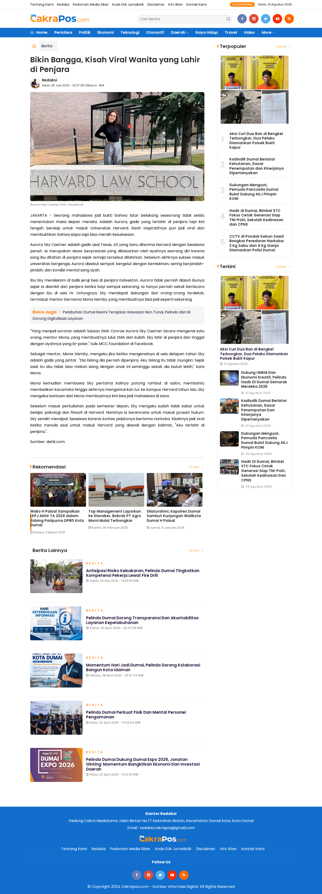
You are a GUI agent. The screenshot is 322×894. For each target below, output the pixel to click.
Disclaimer (156, 4)
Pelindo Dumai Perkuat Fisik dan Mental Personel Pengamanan (136, 714)
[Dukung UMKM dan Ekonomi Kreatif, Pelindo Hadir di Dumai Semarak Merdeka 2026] (229, 378)
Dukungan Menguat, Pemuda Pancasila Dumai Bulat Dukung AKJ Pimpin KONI (253, 191)
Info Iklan (175, 4)
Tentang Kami (42, 4)
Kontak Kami (196, 4)
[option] (59, 505)
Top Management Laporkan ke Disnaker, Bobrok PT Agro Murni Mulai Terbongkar (114, 516)
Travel (231, 32)
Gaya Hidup (206, 32)
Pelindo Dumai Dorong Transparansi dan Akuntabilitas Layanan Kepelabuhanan (142, 620)
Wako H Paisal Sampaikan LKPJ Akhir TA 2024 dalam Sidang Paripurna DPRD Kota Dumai (57, 518)
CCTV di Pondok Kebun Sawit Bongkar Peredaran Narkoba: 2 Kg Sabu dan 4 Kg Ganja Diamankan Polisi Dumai (256, 243)
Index (195, 467)
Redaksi (63, 4)
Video (249, 32)
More (267, 32)
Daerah (178, 32)
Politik (85, 32)
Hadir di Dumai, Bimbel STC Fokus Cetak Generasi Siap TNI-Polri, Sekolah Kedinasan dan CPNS (256, 217)
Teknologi (129, 32)
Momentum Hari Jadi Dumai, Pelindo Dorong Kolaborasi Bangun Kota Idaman (143, 667)
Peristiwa (63, 32)
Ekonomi (105, 32)
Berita (46, 46)
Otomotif (155, 32)
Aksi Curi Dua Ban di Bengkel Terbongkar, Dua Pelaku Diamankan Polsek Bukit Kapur (256, 140)
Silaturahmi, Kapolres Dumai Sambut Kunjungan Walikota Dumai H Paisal (174, 516)
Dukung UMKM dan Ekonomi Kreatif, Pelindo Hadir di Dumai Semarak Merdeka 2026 (264, 379)
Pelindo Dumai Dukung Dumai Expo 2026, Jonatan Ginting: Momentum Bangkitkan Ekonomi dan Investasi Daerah (143, 764)
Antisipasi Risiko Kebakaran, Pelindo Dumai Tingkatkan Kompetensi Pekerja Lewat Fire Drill (142, 573)
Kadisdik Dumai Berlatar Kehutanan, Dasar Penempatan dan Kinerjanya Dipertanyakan (256, 166)
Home (41, 32)
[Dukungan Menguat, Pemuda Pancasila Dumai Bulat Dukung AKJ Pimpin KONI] (229, 439)
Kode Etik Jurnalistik (128, 4)
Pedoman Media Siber (91, 4)
